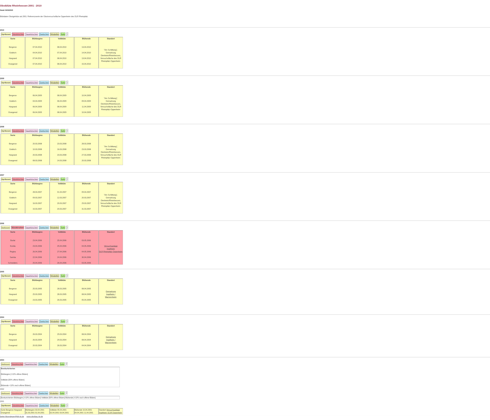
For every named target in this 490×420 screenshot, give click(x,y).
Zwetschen (44, 34)
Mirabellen (55, 34)
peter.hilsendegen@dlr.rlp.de (12, 417)
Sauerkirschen (32, 34)
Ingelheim (103, 413)
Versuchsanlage (113, 410)
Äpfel (63, 34)
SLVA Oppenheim (114, 413)
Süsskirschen (18, 34)
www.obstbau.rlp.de (35, 417)
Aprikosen (5, 228)
